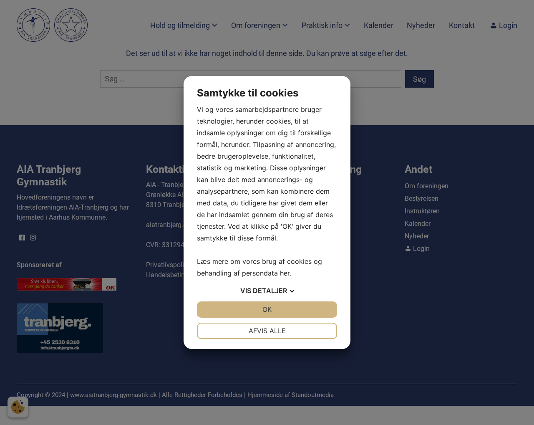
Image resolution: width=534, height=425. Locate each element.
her (285, 273)
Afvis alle (267, 330)
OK (267, 309)
